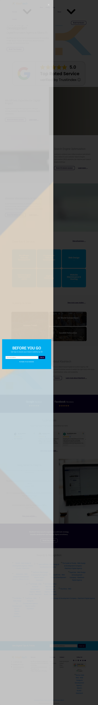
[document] (49, 352)
